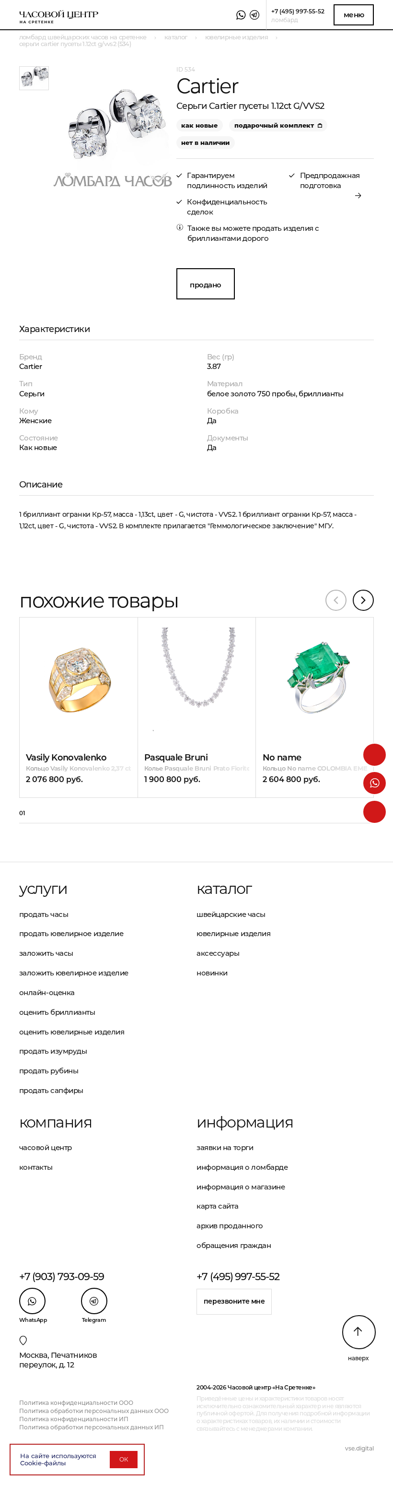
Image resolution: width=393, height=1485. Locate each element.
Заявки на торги (224, 1147)
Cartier (30, 366)
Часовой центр (45, 1147)
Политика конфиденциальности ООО (76, 1403)
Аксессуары (218, 953)
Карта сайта (217, 1206)
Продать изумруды (53, 1051)
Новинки (212, 972)
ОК (123, 1459)
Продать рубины (49, 1070)
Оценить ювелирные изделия (72, 1031)
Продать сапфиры (51, 1090)
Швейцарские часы (231, 914)
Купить (65, 652)
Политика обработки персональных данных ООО (94, 1411)
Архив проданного (229, 1225)
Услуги (43, 888)
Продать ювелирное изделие (71, 933)
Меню (354, 14)
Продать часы (44, 914)
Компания (55, 1122)
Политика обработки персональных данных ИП (91, 1427)
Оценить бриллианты (57, 1012)
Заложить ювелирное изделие (73, 972)
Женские (35, 420)
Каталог (224, 888)
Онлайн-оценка (47, 992)
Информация (244, 1122)
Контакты (35, 1167)
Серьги (32, 393)
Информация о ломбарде (242, 1167)
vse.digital (359, 1448)
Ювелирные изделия (233, 933)
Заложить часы (46, 953)
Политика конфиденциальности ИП (73, 1419)
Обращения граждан (233, 1245)
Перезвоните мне (234, 1301)
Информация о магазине (240, 1186)
